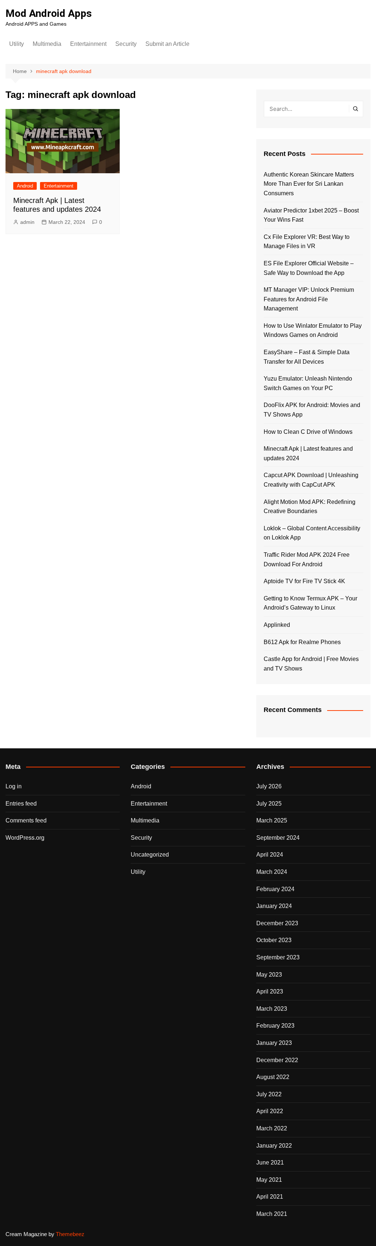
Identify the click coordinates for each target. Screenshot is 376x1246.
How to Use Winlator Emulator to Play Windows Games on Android (313, 330)
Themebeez (70, 1234)
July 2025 (269, 803)
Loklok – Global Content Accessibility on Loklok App (312, 533)
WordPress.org (25, 838)
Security (126, 44)
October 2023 (274, 940)
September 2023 (278, 957)
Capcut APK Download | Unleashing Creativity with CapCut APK (311, 480)
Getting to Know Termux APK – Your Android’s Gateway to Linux (310, 603)
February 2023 (275, 1025)
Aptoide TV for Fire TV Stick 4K (304, 581)
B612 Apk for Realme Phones (302, 642)
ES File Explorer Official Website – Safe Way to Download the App (309, 268)
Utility (16, 44)
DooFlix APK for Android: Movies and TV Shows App (312, 410)
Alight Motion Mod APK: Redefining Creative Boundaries (309, 507)
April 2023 (269, 991)
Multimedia (47, 44)
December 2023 (277, 923)
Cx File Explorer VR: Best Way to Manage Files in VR (307, 242)
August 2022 (272, 1077)
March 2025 (271, 820)
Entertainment (88, 44)
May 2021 (269, 1180)
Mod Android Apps (49, 13)
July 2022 (269, 1094)
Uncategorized (150, 854)
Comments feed (26, 820)
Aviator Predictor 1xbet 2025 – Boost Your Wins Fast (311, 215)
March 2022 (271, 1128)
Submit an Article (167, 44)
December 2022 (277, 1060)
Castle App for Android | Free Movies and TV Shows (311, 664)
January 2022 (274, 1146)
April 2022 (269, 1111)
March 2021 (271, 1214)
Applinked (277, 625)
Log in (14, 786)
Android (25, 186)
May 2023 (269, 974)
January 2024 (274, 906)
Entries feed (21, 803)
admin (27, 222)
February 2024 (275, 889)
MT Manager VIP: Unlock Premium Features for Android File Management (309, 299)
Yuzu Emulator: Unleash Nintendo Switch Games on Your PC (308, 383)
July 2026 (269, 786)
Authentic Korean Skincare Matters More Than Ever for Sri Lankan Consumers (309, 183)
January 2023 (274, 1043)
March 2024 (271, 872)
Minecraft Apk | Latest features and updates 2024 (308, 453)
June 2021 (270, 1162)
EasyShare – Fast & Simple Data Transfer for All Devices (307, 357)
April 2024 (269, 854)
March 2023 (271, 1009)
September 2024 (278, 838)
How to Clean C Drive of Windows (308, 432)
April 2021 (269, 1197)
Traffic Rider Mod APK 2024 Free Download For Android (307, 559)
